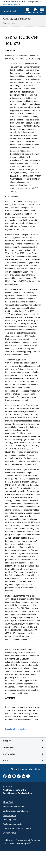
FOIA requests (9, 815)
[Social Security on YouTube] (14, 777)
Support (7, 740)
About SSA (8, 802)
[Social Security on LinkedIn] (23, 777)
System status (9, 833)
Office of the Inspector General (17, 828)
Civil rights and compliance (15, 811)
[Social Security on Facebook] (5, 777)
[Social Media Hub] (28, 777)
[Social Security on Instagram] (19, 777)
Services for (9, 754)
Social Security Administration (17, 793)
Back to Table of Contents (16, 729)
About (6, 760)
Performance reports (12, 824)
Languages (8, 747)
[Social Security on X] (9, 777)
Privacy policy (9, 820)
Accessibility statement (14, 806)
